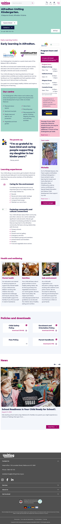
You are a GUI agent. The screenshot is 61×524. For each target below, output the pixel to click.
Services (4, 485)
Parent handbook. (46, 340)
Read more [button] (44, 135)
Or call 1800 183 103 (7, 31)
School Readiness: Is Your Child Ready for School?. (29, 409)
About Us (5, 489)
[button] (9, 23)
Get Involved (6, 494)
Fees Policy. (14, 340)
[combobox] (21, 3)
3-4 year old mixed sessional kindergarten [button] (49, 59)
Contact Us (5, 461)
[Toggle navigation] (58, 3)
